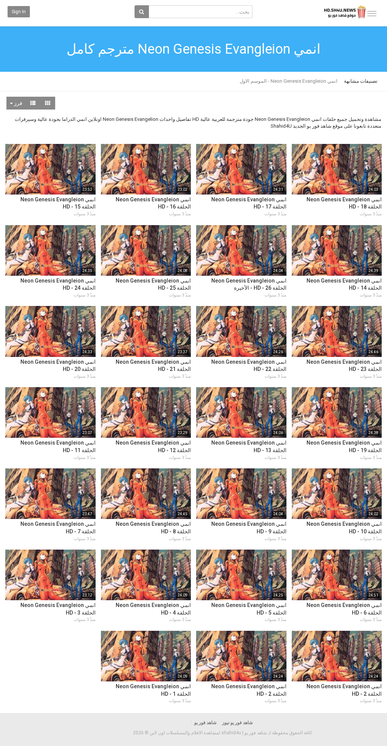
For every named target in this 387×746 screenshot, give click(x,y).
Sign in (19, 11)
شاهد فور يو (205, 722)
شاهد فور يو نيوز (237, 722)
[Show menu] (372, 14)
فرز (17, 103)
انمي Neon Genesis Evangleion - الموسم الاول (288, 81)
